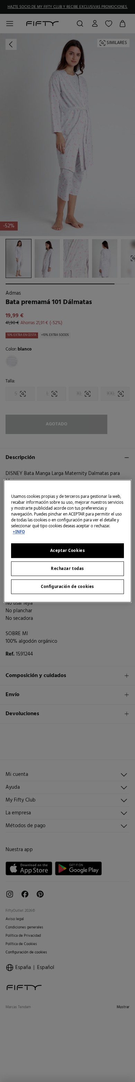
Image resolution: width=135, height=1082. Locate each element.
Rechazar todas (67, 568)
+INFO (19, 531)
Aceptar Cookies (67, 550)
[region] (67, 541)
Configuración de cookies (67, 586)
